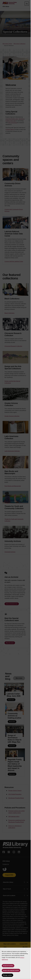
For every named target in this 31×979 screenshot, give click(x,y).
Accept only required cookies (11, 970)
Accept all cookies (8, 965)
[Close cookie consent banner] (28, 952)
